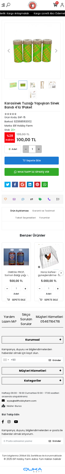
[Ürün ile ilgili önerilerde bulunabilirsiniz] (59, 199)
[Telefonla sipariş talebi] (50, 199)
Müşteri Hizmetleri (49, 319)
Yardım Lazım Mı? (9, 319)
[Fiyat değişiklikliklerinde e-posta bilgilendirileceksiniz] (41, 199)
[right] (61, 273)
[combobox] (6, 360)
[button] (9, 51)
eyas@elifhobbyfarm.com (21, 400)
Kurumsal (32, 340)
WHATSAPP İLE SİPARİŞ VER (33, 172)
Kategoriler (32, 381)
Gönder (56, 360)
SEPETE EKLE (18, 299)
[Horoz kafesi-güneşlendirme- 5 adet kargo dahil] (49, 257)
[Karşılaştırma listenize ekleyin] (32, 199)
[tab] (19, 210)
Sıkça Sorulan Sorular (26, 319)
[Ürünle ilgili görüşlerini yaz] (24, 199)
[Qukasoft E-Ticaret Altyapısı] (32, 470)
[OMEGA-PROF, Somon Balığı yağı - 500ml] (16, 257)
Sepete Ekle (33, 160)
